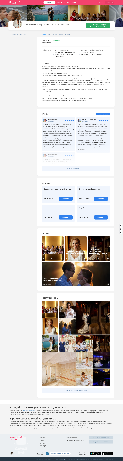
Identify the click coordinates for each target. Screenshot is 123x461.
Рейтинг (73, 2)
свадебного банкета (29, 410)
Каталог (42, 437)
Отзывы (67, 34)
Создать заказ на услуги (101, 442)
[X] (120, 232)
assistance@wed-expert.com (60, 453)
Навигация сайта (71, 437)
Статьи (66, 2)
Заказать (66, 199)
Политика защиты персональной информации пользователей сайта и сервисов (79, 459)
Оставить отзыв (103, 114)
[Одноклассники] (120, 229)
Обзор (44, 34)
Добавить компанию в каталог (75, 440)
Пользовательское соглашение (44, 459)
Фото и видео (52, 34)
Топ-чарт (43, 446)
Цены (61, 34)
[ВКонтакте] (120, 225)
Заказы (59, 2)
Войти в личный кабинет (101, 438)
